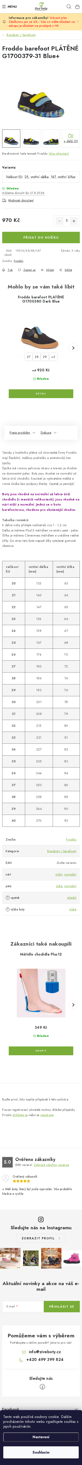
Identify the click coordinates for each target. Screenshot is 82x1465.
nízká (73, 909)
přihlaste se (20, 1115)
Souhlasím (41, 1452)
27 (28, 357)
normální (70, 874)
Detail (41, 393)
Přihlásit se (61, 1306)
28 (36, 357)
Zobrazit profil (38, 1238)
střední (72, 898)
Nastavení (41, 1437)
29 (45, 357)
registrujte (47, 1115)
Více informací (59, 153)
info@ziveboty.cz (45, 1352)
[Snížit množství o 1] (59, 221)
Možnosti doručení (21, 200)
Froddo (18, 261)
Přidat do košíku (41, 237)
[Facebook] (42, 1386)
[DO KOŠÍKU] (41, 1050)
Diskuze (46, 432)
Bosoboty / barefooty (61, 851)
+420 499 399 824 (45, 1359)
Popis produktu (20, 432)
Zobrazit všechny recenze (51, 1165)
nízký (59, 874)
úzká (59, 886)
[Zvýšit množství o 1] (74, 221)
